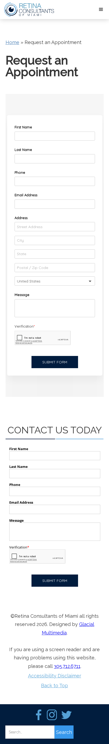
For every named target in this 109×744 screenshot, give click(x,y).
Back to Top (54, 685)
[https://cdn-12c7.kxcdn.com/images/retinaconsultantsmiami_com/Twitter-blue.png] (66, 715)
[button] (101, 10)
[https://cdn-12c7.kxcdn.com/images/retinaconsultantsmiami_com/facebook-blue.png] (38, 715)
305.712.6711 (67, 666)
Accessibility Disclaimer (54, 675)
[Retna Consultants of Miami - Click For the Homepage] (28, 9)
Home (12, 42)
